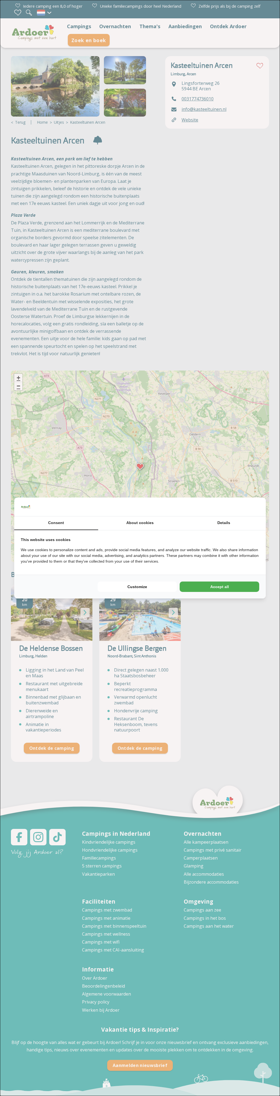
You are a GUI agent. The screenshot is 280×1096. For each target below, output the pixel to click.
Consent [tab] (56, 522)
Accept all (219, 587)
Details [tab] (223, 522)
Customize (137, 587)
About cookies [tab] (140, 522)
